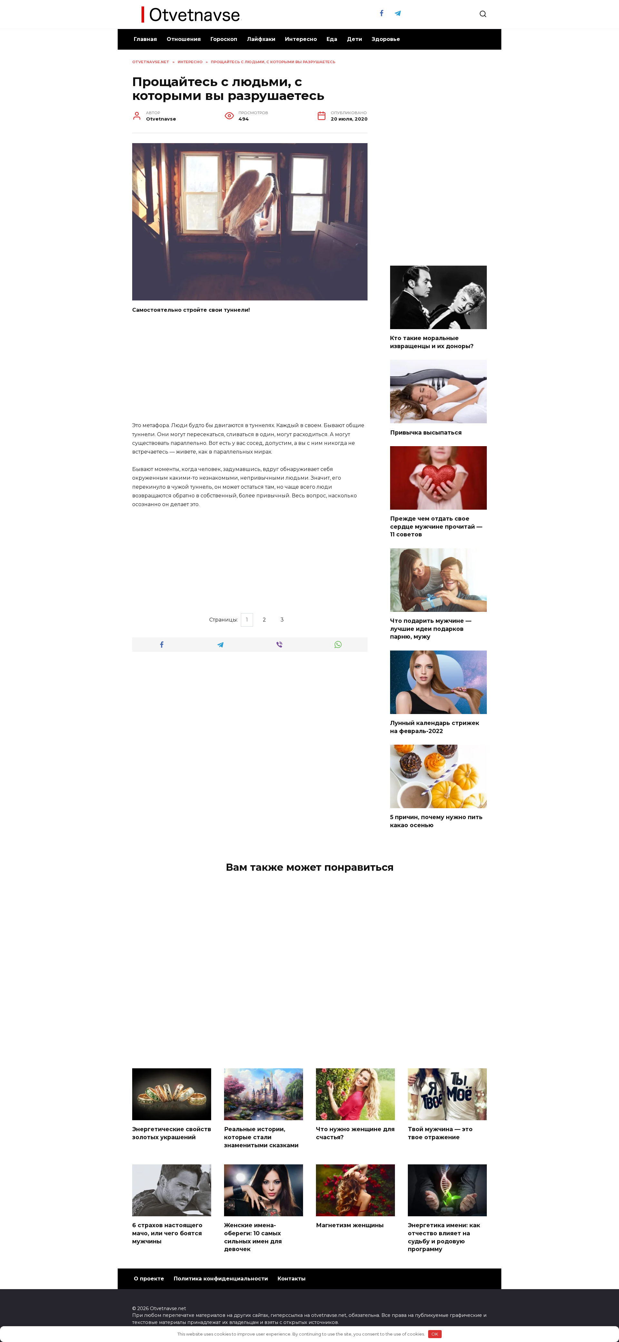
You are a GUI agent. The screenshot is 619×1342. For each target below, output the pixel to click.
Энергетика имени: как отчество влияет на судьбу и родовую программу (444, 1237)
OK (434, 1334)
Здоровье (386, 39)
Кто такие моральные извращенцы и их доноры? (432, 342)
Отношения (184, 39)
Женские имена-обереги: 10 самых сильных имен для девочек (253, 1237)
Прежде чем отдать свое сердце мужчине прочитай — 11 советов (436, 526)
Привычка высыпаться (426, 432)
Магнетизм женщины (350, 1225)
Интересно (301, 39)
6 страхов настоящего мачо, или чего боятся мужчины (167, 1233)
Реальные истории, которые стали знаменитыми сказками (261, 1137)
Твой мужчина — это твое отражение (440, 1133)
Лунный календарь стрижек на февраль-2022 (434, 727)
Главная (145, 39)
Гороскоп (224, 39)
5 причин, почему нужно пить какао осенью (436, 821)
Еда (332, 39)
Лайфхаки (261, 39)
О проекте (149, 1279)
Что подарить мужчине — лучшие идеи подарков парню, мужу (430, 628)
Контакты (292, 1279)
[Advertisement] (250, 368)
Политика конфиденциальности (221, 1279)
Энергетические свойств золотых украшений (171, 1133)
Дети (354, 39)
